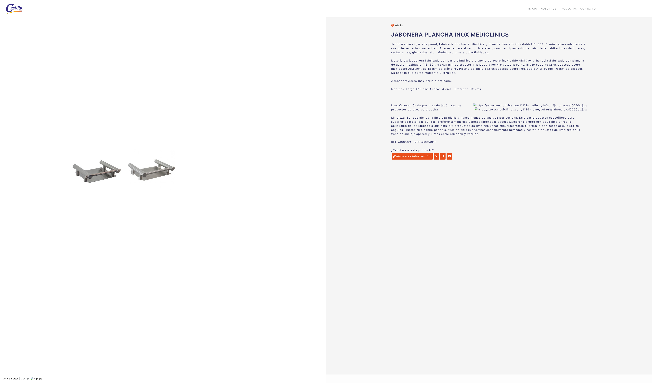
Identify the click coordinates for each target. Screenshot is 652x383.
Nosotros (548, 8)
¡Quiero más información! (412, 156)
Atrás (398, 25)
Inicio (532, 8)
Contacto (588, 8)
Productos (568, 8)
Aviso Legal (10, 378)
